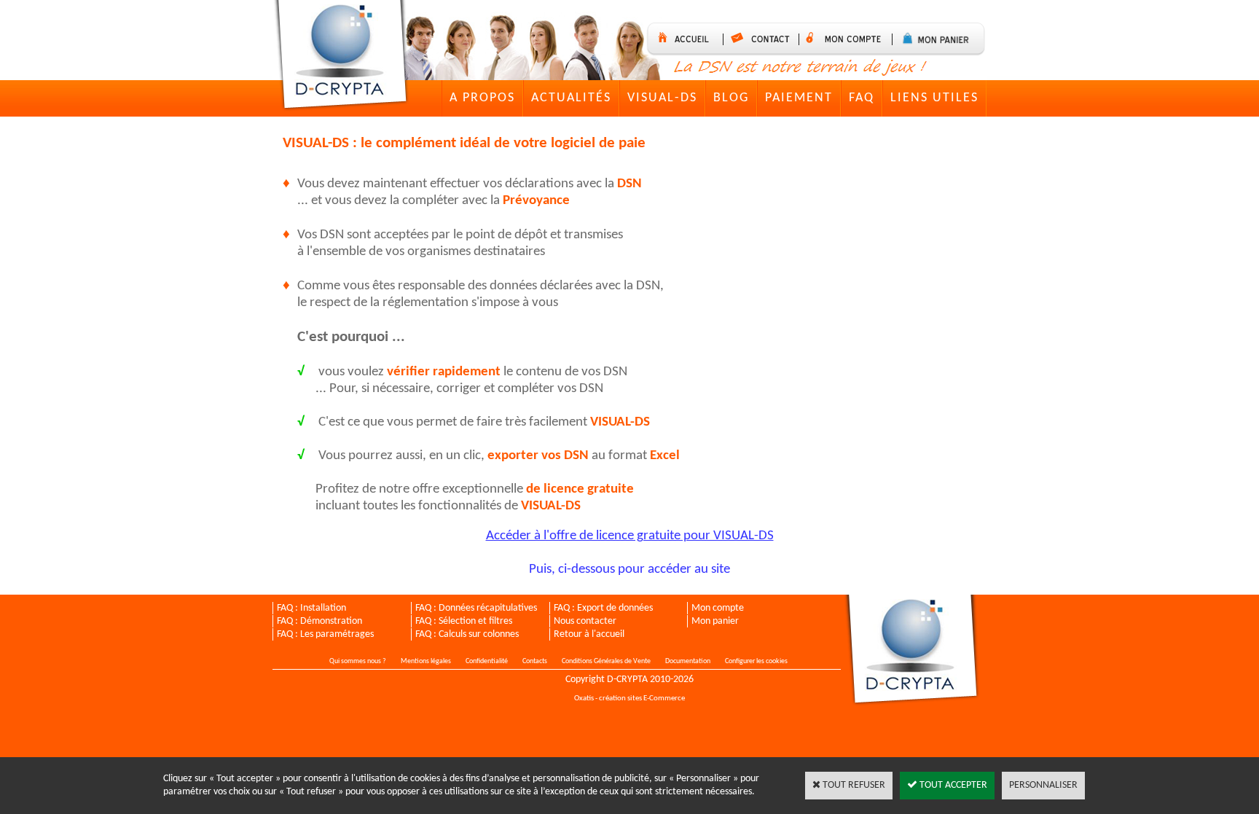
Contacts (534, 661)
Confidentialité (487, 661)
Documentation (687, 661)
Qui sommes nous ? (357, 661)
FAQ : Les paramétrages (325, 634)
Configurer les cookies (756, 661)
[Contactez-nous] (764, 39)
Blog (731, 98)
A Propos (482, 98)
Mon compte (717, 608)
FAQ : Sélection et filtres (463, 621)
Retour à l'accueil (589, 634)
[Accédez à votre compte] (849, 39)
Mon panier (715, 621)
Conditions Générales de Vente (606, 661)
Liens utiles (934, 98)
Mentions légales (426, 661)
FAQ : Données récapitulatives (476, 608)
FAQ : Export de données (603, 608)
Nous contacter (585, 621)
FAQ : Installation (311, 608)
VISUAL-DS (662, 98)
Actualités (571, 98)
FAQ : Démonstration (319, 621)
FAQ (861, 98)
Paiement (799, 98)
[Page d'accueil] (344, 57)
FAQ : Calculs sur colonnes (467, 634)
